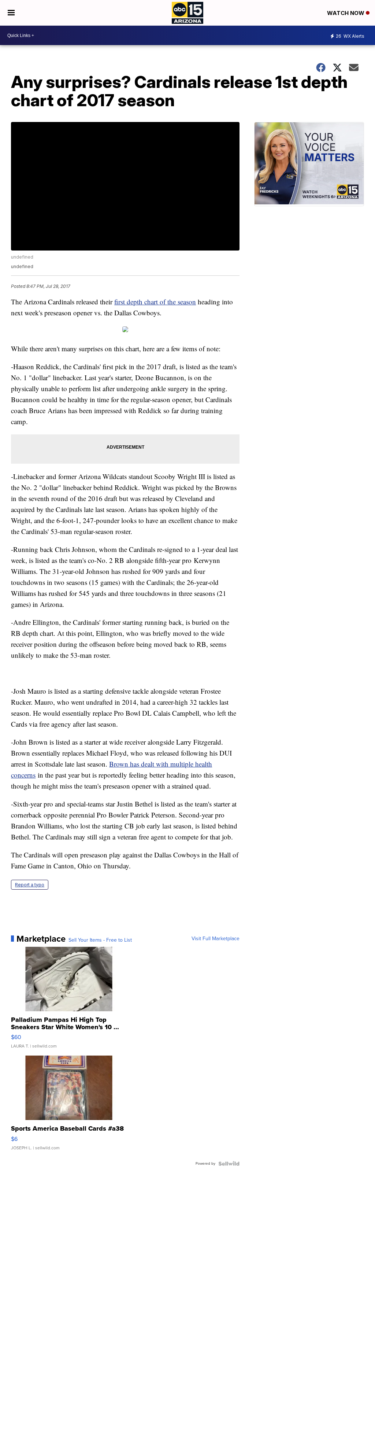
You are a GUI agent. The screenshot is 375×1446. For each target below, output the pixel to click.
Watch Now (346, 13)
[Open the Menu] (11, 13)
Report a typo (29, 884)
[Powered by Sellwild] (229, 1163)
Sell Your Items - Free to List (100, 940)
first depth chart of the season (155, 301)
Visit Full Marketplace (216, 938)
